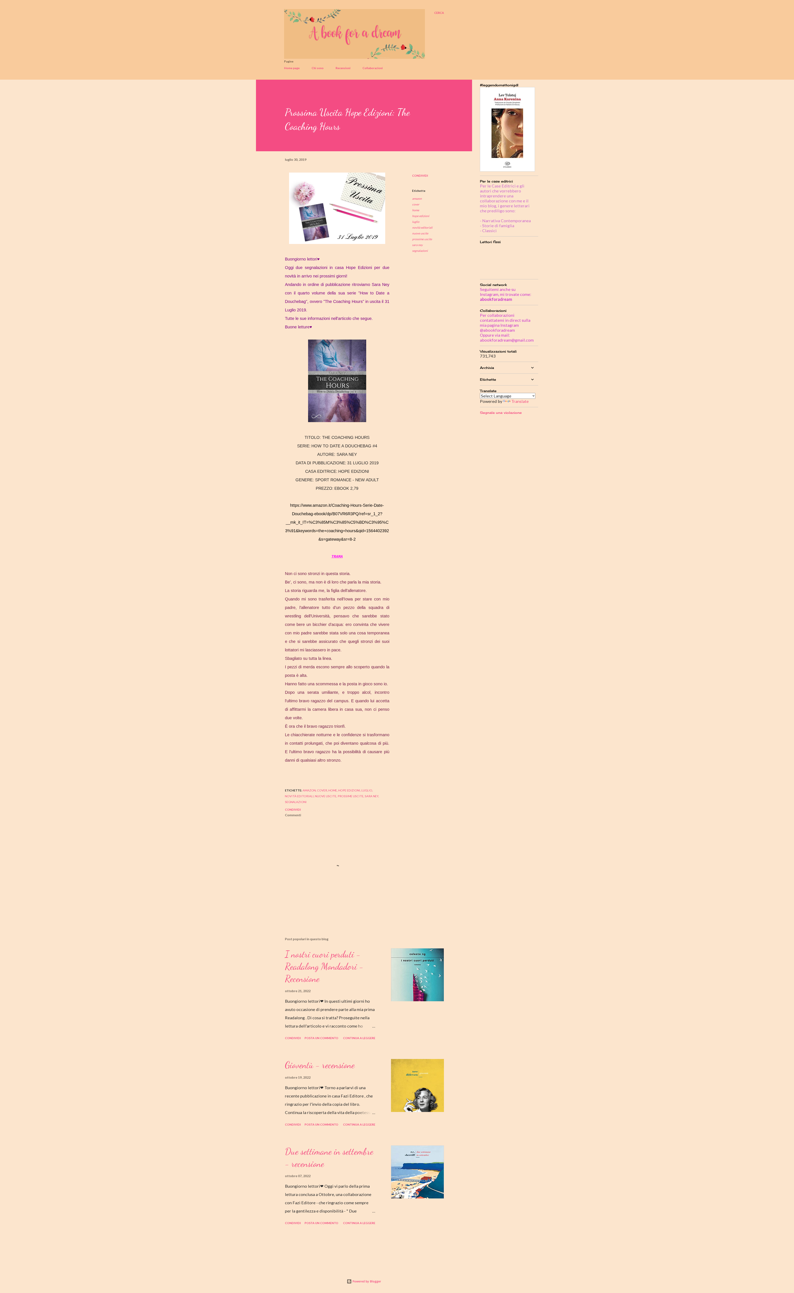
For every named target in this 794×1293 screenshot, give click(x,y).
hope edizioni (420, 216)
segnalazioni (420, 250)
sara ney (417, 245)
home (415, 210)
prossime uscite (422, 239)
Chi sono (318, 68)
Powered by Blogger (366, 1281)
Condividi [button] (420, 175)
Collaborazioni (372, 68)
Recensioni (343, 68)
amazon (417, 198)
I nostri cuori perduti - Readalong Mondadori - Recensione (324, 966)
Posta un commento (321, 1038)
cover (415, 204)
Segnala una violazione (501, 413)
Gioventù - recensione (320, 1065)
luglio (415, 221)
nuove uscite (420, 233)
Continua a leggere (359, 1038)
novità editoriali (422, 227)
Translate (520, 401)
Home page (292, 68)
